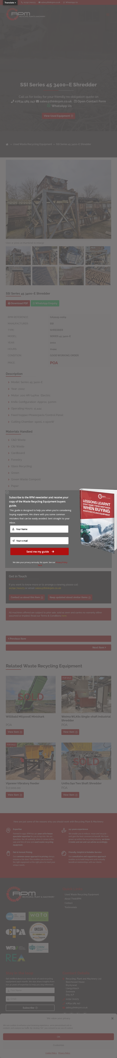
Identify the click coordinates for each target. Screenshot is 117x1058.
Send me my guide (38, 551)
